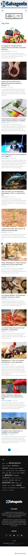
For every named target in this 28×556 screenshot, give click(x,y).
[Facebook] (6, 535)
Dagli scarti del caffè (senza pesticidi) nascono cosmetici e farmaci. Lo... (11, 83)
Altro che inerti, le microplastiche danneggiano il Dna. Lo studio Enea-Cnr (13, 193)
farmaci (18, 473)
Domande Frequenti (16, 544)
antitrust (15, 465)
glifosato (8, 475)
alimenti (4, 465)
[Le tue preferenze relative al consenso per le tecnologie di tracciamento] (20, 553)
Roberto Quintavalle (5, 51)
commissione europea (10, 470)
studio (18, 487)
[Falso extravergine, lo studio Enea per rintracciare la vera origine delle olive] (14, 252)
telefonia (22, 487)
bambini (5, 468)
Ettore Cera (3, 87)
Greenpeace (16, 475)
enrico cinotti (4, 299)
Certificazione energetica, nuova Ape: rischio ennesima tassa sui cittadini (13, 120)
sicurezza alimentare (11, 487)
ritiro (9, 485)
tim (6, 490)
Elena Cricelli (4, 232)
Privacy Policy (17, 543)
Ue (8, 490)
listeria (12, 477)
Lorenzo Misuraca (5, 158)
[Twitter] (17, 535)
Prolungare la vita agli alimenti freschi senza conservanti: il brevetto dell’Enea (13, 47)
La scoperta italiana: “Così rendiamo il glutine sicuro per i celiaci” (13, 296)
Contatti (14, 540)
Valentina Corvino (5, 364)
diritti (7, 473)
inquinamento (6, 477)
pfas (12, 482)
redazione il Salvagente (6, 400)
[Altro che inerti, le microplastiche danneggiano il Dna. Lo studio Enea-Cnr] (14, 181)
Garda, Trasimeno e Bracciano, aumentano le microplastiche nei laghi (12, 396)
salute (19, 485)
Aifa (7, 463)
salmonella (13, 485)
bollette (21, 468)
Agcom (3, 463)
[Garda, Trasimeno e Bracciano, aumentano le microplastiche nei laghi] (14, 386)
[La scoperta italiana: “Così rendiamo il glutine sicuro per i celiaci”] (14, 285)
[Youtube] (21, 535)
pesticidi (6, 482)
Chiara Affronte (4, 434)
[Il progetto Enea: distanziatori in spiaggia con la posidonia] (14, 420)
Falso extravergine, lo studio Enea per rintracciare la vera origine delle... (13, 263)
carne (3, 470)
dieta (3, 473)
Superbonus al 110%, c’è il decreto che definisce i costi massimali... (12, 361)
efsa (10, 473)
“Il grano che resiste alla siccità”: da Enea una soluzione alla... (13, 229)
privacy (21, 482)
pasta (19, 480)
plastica (17, 482)
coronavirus (22, 470)
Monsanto (11, 480)
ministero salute (18, 477)
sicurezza (4, 487)
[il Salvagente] (14, 4)
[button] (2, 11)
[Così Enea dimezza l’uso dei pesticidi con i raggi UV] (14, 143)
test (3, 490)
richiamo (4, 485)
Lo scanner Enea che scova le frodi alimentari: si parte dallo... (13, 329)
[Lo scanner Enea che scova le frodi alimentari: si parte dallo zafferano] (14, 317)
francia (22, 473)
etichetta (14, 472)
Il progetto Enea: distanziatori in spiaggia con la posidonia (12, 432)
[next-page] (18, 450)
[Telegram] (14, 535)
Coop (16, 470)
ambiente (9, 465)
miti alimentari (5, 480)
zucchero (12, 490)
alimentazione (15, 463)
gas (3, 475)
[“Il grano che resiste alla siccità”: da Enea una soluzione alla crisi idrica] (14, 218)
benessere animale (13, 468)
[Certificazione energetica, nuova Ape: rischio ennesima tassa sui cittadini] (14, 108)
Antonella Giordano (5, 122)
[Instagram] (10, 535)
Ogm (16, 480)
